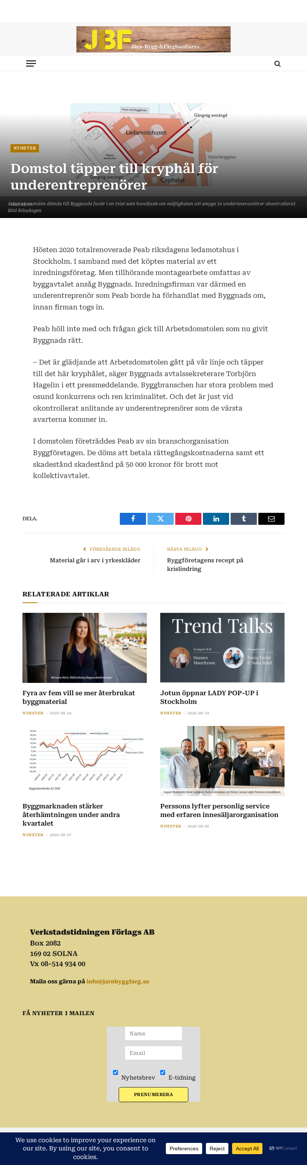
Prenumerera (153, 1094)
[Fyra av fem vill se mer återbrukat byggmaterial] (84, 648)
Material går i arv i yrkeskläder (95, 560)
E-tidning (181, 1077)
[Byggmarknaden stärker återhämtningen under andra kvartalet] (84, 761)
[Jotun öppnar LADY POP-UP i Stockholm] (222, 648)
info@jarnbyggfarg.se (117, 981)
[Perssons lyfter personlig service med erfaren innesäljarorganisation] (222, 761)
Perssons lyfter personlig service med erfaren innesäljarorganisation (219, 810)
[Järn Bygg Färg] (153, 39)
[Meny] (31, 63)
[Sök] (277, 63)
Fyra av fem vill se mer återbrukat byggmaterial (78, 697)
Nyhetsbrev (137, 1077)
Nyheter (24, 148)
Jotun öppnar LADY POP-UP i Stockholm (209, 697)
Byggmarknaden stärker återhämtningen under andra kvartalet (71, 814)
